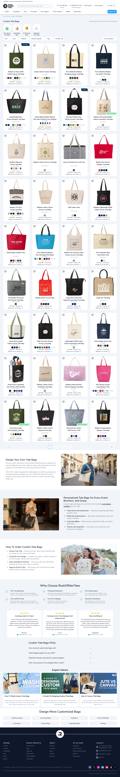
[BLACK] (107, 346)
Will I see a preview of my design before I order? (46, 663)
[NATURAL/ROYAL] (45, 123)
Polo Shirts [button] (34, 12)
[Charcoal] (49, 78)
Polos (5, 756)
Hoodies (5, 748)
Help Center (76, 756)
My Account (99, 5)
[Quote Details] (22, 84)
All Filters (58, 39)
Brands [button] (68, 12)
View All (52, 756)
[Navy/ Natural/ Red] (11, 214)
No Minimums (30, 746)
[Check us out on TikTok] (111, 767)
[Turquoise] (35, 259)
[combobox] (34, 6)
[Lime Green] (71, 125)
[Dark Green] (72, 436)
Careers (52, 754)
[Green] (64, 125)
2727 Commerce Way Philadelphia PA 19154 (105, 747)
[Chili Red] (44, 259)
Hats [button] (25, 12)
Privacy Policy (39, 767)
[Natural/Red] (77, 78)
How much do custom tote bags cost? (42, 648)
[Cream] (101, 304)
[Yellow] (38, 78)
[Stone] (42, 259)
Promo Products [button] (57, 12)
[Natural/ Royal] (16, 168)
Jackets (5, 759)
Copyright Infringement (54, 767)
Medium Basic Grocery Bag (45, 298)
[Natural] (101, 80)
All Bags (103, 723)
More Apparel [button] (45, 12)
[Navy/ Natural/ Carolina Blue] (23, 214)
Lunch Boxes (17, 723)
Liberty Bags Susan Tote (103, 341)
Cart (112, 5)
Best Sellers (77, 12)
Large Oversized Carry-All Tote (74, 162)
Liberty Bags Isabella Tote (16, 253)
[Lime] (44, 78)
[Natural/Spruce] (73, 78)
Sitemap (69, 767)
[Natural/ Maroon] (11, 168)
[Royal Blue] (104, 170)
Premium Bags (45, 723)
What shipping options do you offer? (42, 653)
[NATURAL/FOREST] (47, 123)
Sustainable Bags (74, 723)
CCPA (46, 767)
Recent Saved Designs (79, 751)
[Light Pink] (6, 78)
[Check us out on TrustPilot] (115, 767)
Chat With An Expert (105, 754)
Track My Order (77, 748)
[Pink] (66, 125)
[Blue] (73, 304)
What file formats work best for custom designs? (46, 658)
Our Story (52, 748)
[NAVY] (105, 346)
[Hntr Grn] (6, 125)
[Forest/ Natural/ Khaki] (13, 214)
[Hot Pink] (103, 391)
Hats (4, 754)
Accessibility (6, 767)
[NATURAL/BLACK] (40, 123)
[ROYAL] (101, 346)
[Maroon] (8, 78)
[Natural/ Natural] (13, 168)
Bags (13, 16)
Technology (29, 759)
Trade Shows (30, 754)
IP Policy (64, 767)
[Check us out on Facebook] (89, 767)
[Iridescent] (74, 391)
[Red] (20, 125)
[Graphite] (74, 170)
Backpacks (74, 718)
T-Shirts (5, 746)
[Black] (15, 78)
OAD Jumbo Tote (74, 207)
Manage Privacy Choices (18, 767)
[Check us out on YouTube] (106, 767)
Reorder (75, 754)
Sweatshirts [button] (16, 12)
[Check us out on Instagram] (98, 767)
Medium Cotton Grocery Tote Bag (44, 162)
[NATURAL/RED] (49, 123)
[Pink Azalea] (49, 259)
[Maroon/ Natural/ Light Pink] (16, 214)
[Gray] (18, 125)
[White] (13, 78)
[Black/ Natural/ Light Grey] (18, 214)
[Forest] (17, 78)
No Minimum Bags (17, 718)
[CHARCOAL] (13, 434)
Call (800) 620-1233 (105, 751)
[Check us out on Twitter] (94, 767)
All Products (6, 16)
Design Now (112, 11)
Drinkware (29, 751)
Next (111, 447)
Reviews (52, 746)
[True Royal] (47, 259)
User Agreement (30, 767)
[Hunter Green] (47, 347)
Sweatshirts (6, 751)
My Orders (76, 746)
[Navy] (47, 78)
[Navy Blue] (69, 125)
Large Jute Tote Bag (103, 298)
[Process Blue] (13, 125)
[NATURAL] (103, 346)
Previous (9, 447)
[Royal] (11, 78)
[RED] (99, 170)
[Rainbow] (19, 347)
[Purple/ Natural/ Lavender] (9, 214)
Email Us (101, 757)
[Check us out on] (102, 767)
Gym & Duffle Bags (103, 718)
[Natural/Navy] (75, 78)
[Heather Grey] (38, 259)
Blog (51, 751)
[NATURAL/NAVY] (43, 123)
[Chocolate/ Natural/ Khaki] (20, 214)
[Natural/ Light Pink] (18, 168)
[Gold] (20, 78)
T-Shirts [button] (6, 12)
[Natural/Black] (70, 78)
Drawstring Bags (45, 718)
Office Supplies (30, 756)
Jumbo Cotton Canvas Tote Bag (45, 72)
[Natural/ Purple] (20, 168)
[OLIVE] (20, 434)
